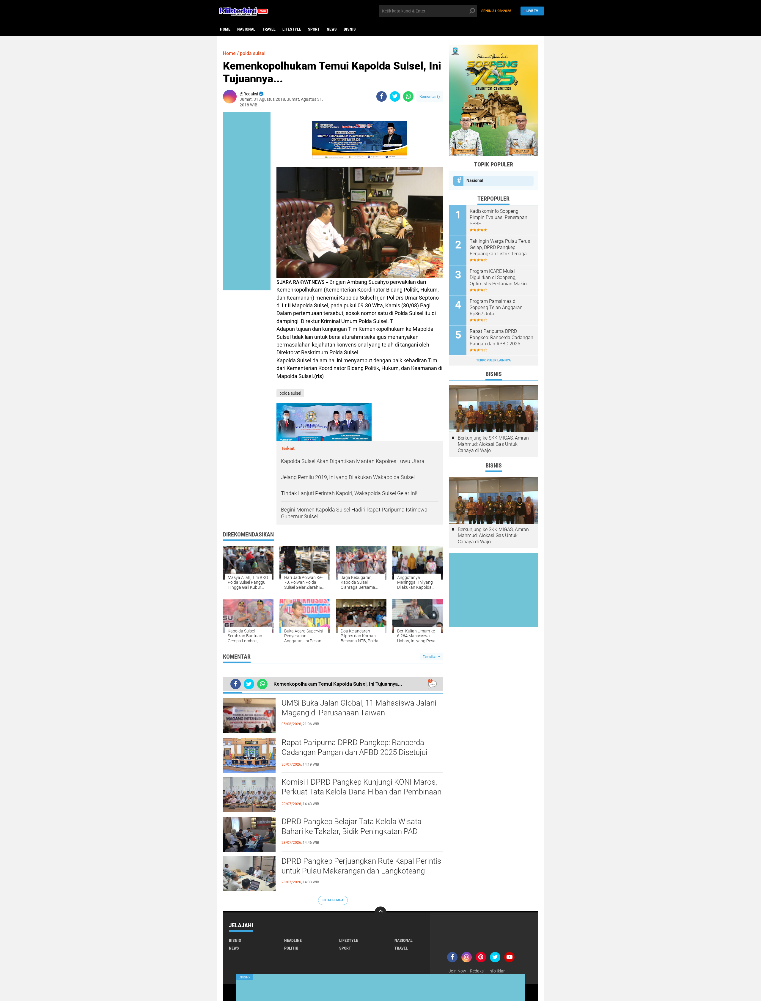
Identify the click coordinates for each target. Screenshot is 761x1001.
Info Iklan (497, 971)
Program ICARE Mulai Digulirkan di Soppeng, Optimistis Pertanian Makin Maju (498, 277)
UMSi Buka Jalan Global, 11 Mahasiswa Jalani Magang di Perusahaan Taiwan (359, 707)
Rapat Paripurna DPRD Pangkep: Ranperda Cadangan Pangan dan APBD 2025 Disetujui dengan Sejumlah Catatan (354, 752)
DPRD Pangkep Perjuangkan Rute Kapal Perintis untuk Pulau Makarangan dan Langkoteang (361, 866)
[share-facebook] (381, 96)
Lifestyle (291, 29)
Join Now (457, 971)
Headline (293, 940)
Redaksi (477, 971)
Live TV (532, 11)
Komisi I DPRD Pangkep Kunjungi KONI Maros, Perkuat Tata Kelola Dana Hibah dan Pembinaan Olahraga (361, 792)
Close (244, 977)
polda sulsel (252, 53)
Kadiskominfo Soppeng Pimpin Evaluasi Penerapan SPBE (498, 217)
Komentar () (429, 96)
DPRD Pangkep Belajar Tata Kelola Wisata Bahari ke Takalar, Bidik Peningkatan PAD (352, 826)
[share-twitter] (395, 96)
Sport (314, 29)
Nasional (246, 29)
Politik (291, 948)
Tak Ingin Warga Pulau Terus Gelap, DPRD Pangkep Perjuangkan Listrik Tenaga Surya (500, 247)
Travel (269, 29)
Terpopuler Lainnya (493, 360)
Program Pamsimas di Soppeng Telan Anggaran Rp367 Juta (496, 307)
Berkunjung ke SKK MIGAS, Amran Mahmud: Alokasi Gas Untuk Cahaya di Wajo (493, 444)
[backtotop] (380, 912)
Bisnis (350, 29)
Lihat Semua (333, 900)
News (332, 29)
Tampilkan (430, 657)
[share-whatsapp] (408, 96)
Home (225, 29)
